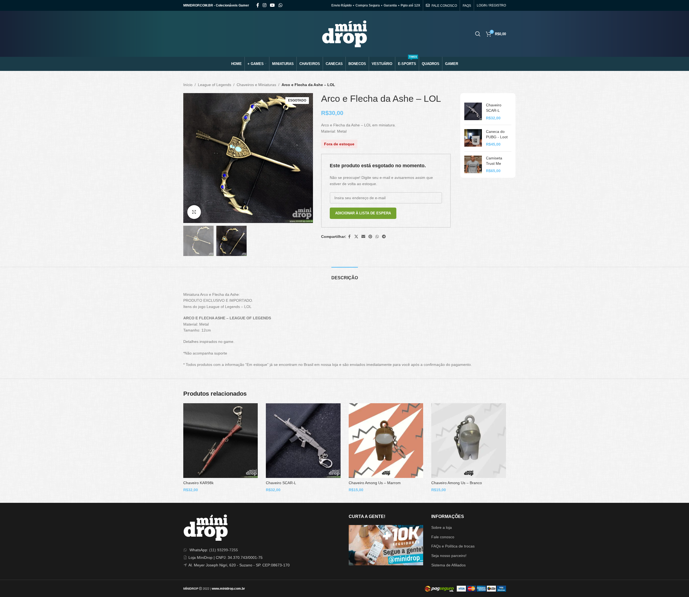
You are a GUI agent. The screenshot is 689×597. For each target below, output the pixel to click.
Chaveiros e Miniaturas (256, 85)
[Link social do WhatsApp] (280, 5)
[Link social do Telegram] (383, 236)
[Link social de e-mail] (363, 236)
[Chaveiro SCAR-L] (473, 112)
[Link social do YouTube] (272, 5)
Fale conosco (442, 537)
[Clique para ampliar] (194, 212)
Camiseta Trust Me (494, 161)
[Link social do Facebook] (257, 5)
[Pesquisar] (477, 33)
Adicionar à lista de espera (363, 213)
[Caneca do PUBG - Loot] (473, 138)
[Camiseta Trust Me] (473, 165)
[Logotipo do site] (344, 33)
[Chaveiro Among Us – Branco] (468, 440)
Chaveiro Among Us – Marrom (375, 483)
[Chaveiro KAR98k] (220, 440)
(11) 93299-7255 (223, 550)
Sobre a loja (441, 527)
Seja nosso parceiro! (448, 555)
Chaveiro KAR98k (198, 483)
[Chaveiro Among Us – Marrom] (386, 440)
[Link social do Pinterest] (370, 236)
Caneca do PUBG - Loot (497, 134)
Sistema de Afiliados (448, 565)
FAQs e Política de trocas (453, 546)
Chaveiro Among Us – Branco (456, 483)
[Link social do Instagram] (264, 5)
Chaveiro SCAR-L (493, 108)
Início (187, 85)
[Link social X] (356, 236)
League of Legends (214, 85)
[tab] (344, 275)
